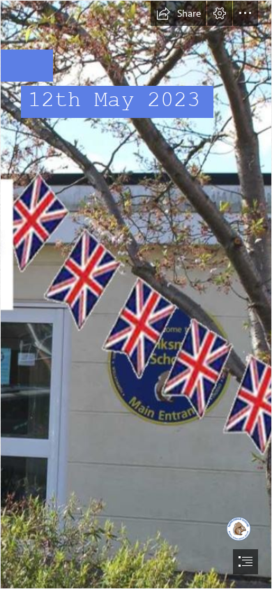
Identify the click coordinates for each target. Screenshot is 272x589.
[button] (178, 13)
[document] (136, 294)
